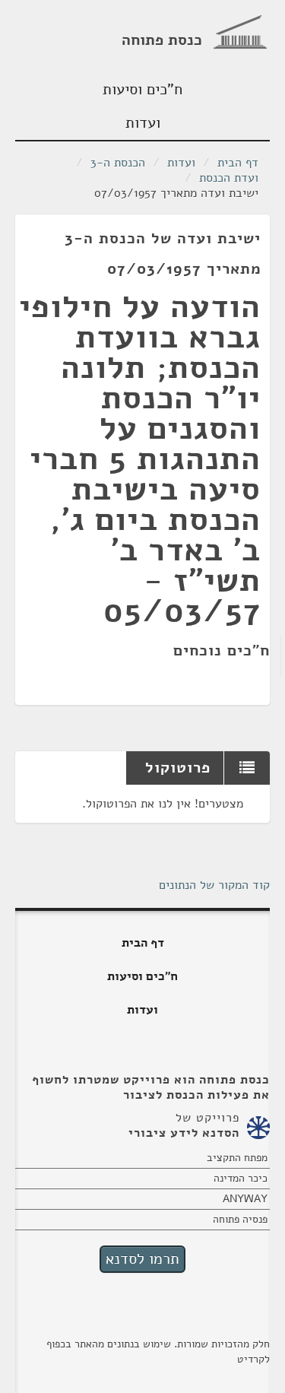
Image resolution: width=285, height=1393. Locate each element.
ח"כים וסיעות (142, 89)
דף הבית (237, 162)
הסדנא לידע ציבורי (183, 1133)
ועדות (142, 123)
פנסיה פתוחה (240, 1219)
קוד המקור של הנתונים (214, 885)
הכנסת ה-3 (117, 162)
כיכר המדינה (241, 1178)
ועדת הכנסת (228, 178)
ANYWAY (245, 1199)
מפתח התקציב (237, 1157)
